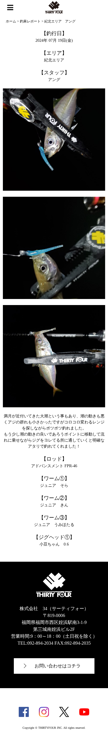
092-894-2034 (40, 643)
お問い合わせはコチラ (58, 665)
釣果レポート (30, 21)
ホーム (11, 21)
